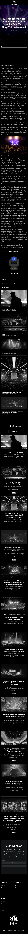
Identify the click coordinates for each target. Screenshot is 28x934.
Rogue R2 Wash (20, 123)
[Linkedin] (14, 283)
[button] (1, 2)
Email (5, 860)
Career (2, 903)
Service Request (18, 885)
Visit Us (2, 910)
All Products (3, 885)
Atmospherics (4, 892)
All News (13, 431)
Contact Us (17, 890)
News (2, 906)
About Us (3, 901)
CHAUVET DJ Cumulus (17, 208)
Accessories (3, 894)
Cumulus (18, 215)
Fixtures (2, 887)
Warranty (17, 887)
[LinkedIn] (20, 923)
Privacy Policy (21, 932)
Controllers (3, 890)
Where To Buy (4, 908)
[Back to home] (14, 2)
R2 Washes (8, 165)
